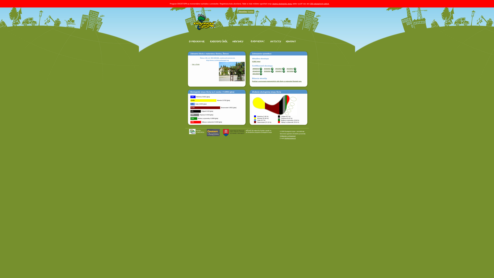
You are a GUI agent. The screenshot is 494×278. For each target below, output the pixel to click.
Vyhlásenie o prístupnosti (287, 136)
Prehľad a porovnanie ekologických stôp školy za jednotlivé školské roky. (277, 81)
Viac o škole (196, 64)
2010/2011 (267, 69)
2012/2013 (290, 69)
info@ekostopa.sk (290, 138)
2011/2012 (278, 69)
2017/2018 (290, 71)
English (251, 12)
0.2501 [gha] (256, 61)
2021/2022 (256, 74)
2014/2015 (256, 71)
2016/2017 (278, 71)
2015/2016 (267, 71)
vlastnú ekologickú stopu (282, 4)
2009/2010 (256, 69)
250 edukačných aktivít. (319, 4)
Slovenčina (243, 12)
